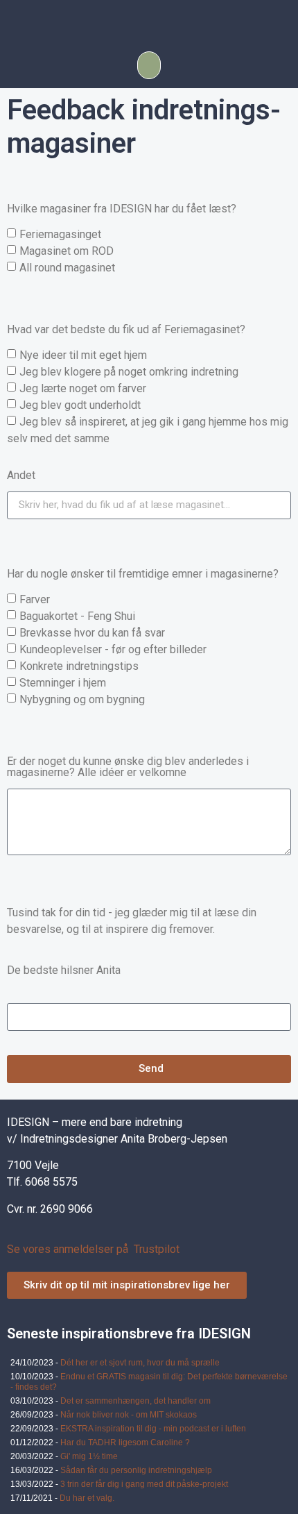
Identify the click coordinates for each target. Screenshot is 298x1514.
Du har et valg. (87, 1498)
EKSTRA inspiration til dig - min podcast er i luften (153, 1428)
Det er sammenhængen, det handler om (135, 1401)
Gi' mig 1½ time (89, 1456)
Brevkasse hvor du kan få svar (92, 632)
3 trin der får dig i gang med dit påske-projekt (144, 1484)
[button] (149, 65)
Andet (21, 476)
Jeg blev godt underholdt (80, 404)
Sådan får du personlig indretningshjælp (136, 1470)
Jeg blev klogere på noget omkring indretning (128, 371)
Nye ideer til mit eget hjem (83, 354)
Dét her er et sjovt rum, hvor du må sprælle (140, 1363)
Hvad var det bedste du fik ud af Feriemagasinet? (126, 330)
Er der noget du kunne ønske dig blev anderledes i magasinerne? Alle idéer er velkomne (128, 767)
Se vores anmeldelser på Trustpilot (93, 1249)
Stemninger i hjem (62, 682)
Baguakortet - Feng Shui (77, 615)
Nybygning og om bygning (82, 698)
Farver (34, 598)
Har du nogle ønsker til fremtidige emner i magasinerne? (143, 574)
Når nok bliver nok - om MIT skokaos (128, 1415)
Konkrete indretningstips (79, 665)
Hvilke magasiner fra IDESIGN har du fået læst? (121, 209)
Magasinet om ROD (66, 250)
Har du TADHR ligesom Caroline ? (125, 1442)
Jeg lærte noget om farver (82, 387)
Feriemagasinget (60, 233)
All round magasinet (67, 267)
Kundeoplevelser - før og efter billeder (113, 648)
